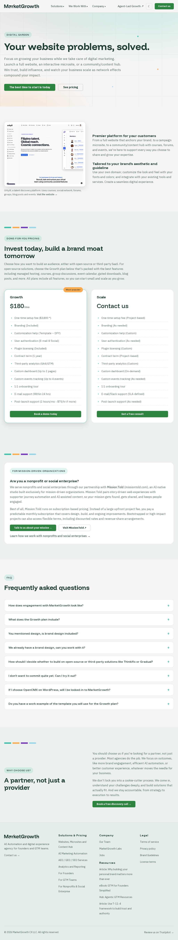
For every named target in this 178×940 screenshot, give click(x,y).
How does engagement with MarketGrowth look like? (46, 605)
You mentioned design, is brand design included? (43, 633)
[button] (45, 154)
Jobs (102, 855)
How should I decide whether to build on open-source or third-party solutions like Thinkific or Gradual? (81, 661)
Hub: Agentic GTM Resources (115, 897)
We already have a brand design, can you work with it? (47, 647)
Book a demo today (45, 414)
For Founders (66, 873)
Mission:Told (115, 487)
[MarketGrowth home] (21, 6)
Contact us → (12, 855)
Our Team (104, 841)
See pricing (70, 87)
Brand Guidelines (149, 855)
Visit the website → (47, 194)
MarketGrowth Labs (110, 848)
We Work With (77, 6)
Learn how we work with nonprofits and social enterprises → (50, 536)
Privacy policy (148, 848)
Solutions (57, 6)
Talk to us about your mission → (33, 527)
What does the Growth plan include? (34, 619)
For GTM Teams (67, 879)
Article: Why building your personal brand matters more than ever (115, 874)
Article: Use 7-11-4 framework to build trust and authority (115, 908)
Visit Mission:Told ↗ (74, 527)
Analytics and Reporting (72, 866)
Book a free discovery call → (114, 804)
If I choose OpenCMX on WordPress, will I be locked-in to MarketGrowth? (59, 689)
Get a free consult (132, 414)
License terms (148, 861)
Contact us (164, 6)
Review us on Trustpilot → (159, 932)
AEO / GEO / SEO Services (72, 860)
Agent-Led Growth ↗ (131, 6)
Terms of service (149, 841)
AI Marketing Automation (72, 853)
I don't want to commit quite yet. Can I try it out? (42, 675)
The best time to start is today (29, 87)
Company (98, 6)
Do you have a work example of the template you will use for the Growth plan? (63, 703)
